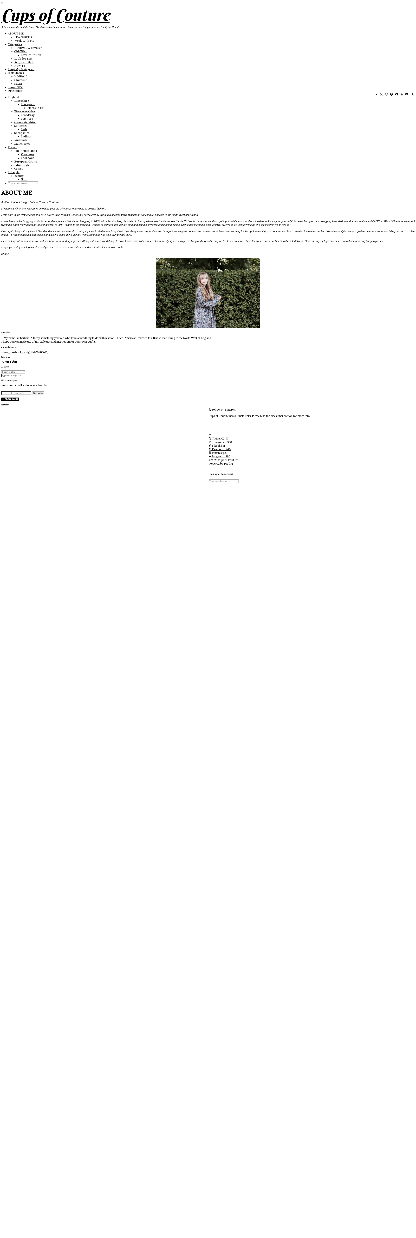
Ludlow (26, 136)
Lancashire (21, 100)
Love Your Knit (31, 55)
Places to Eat (36, 108)
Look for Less (23, 58)
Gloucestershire (25, 122)
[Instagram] (386, 94)
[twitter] (2, 362)
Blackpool (28, 104)
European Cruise (25, 161)
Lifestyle (14, 172)
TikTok (218, 445)
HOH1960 (20, 76)
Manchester (22, 143)
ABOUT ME (16, 33)
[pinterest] (13, 362)
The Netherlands (25, 151)
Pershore (27, 118)
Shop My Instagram (21, 69)
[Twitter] (381, 94)
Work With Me (24, 40)
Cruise (18, 168)
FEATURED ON (25, 37)
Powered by (221, 463)
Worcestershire (24, 111)
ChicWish (20, 51)
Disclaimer (15, 91)
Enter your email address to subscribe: (24, 385)
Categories (15, 44)
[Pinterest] (391, 94)
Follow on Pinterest (223, 409)
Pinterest (219, 453)
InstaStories (16, 73)
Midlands (20, 140)
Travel (12, 147)
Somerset (20, 126)
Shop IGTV (15, 87)
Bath (24, 129)
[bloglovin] (10, 362)
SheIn (18, 83)
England (13, 97)
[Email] (406, 94)
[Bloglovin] (401, 94)
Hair (24, 179)
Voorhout (27, 158)
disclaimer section (281, 416)
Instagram (221, 442)
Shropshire (21, 133)
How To (19, 66)
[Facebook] (396, 94)
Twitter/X (219, 438)
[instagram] (5, 362)
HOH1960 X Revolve (28, 48)
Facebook (221, 449)
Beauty (19, 176)
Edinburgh (21, 165)
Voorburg (27, 154)
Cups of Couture (55, 15)
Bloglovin (220, 456)
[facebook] (7, 362)
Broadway (28, 115)
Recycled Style (24, 62)
